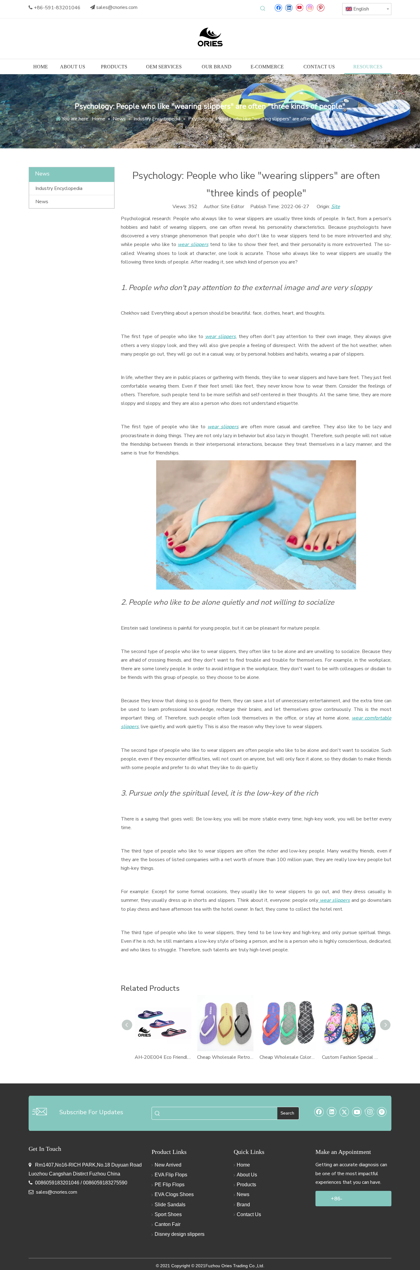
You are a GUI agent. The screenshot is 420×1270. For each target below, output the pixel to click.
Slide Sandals (170, 1204)
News (41, 201)
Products (246, 1184)
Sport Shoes (168, 1214)
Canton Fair (167, 1224)
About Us (247, 1174)
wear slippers (193, 244)
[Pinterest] (320, 7)
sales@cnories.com (116, 7)
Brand (243, 1204)
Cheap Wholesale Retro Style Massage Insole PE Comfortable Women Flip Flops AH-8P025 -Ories (225, 1057)
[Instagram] (310, 7)
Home (243, 1164)
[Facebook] (278, 7)
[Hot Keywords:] (262, 8)
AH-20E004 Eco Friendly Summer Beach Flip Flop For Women (163, 1057)
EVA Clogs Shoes (174, 1194)
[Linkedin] (289, 7)
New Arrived (168, 1164)
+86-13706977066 (348, 1200)
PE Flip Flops (169, 1184)
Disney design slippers (179, 1234)
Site (335, 206)
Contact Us (249, 1214)
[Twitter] (344, 1112)
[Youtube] (299, 7)
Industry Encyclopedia (58, 188)
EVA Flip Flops (171, 1174)
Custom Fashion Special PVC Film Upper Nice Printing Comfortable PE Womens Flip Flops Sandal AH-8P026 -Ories (350, 1057)
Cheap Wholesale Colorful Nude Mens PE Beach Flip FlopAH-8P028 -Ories (288, 1057)
